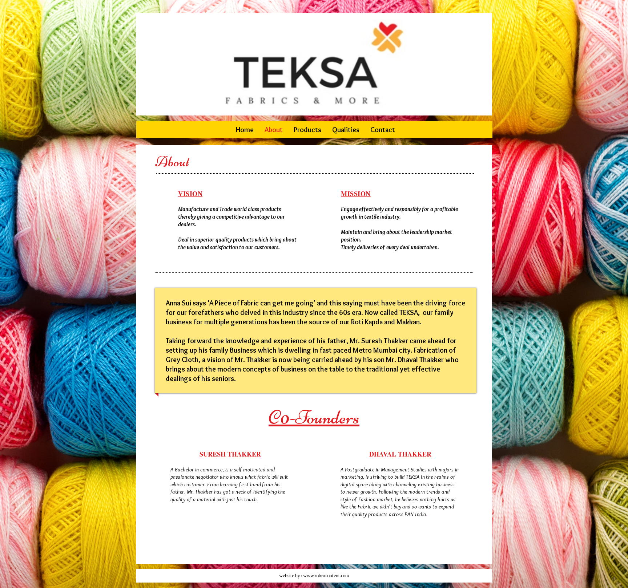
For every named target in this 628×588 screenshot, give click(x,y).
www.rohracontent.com (326, 576)
